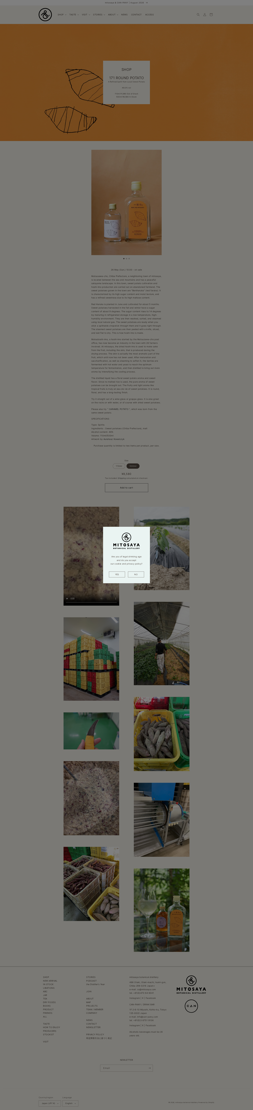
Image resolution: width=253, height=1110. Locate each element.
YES (117, 574)
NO (136, 574)
